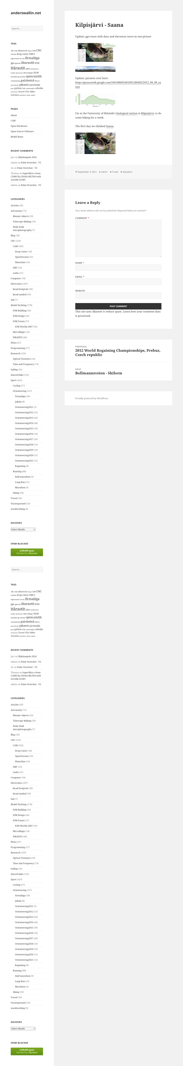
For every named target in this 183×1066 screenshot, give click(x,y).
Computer (16, 278)
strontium (14, 92)
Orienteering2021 (24, 460)
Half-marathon (22, 476)
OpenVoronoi (22, 256)
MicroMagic (28, 73)
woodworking (18, 508)
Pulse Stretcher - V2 (31, 162)
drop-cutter (23, 54)
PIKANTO (18, 337)
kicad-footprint (20, 289)
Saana (109, 126)
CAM (33, 50)
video (32, 91)
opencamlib (34, 76)
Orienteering (19, 391)
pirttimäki (35, 84)
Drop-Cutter (21, 251)
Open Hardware (19, 126)
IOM (37, 62)
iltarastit (27, 62)
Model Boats (17, 136)
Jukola (18, 401)
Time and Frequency (23, 364)
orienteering (15, 81)
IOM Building (19, 310)
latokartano (35, 69)
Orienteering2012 (24, 412)
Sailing (14, 369)
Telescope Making (22, 221)
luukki (13, 73)
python (18, 88)
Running (17, 471)
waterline (22, 95)
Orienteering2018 (24, 444)
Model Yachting (19, 305)
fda (23, 59)
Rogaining (20, 466)
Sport (13, 380)
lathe (27, 68)
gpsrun (18, 63)
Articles (15, 205)
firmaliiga (32, 58)
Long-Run (20, 482)
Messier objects (21, 216)
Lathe (16, 273)
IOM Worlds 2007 (24, 326)
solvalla (39, 88)
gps (12, 62)
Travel (21, 91)
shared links (17, 374)
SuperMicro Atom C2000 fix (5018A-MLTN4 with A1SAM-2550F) (26, 176)
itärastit (18, 68)
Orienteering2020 (24, 455)
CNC (39, 50)
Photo (37, 81)
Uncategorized (18, 503)
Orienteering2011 (24, 407)
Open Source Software (22, 131)
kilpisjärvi (127, 171)
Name (79, 262)
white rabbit (30, 95)
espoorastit (15, 58)
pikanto (24, 84)
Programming (18, 348)
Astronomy (16, 210)
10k (12, 50)
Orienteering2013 (24, 417)
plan (12, 88)
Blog (29, 51)
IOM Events (19, 321)
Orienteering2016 (24, 433)
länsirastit (19, 73)
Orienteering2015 (24, 428)
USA (27, 91)
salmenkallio (30, 88)
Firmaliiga (20, 396)
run (23, 88)
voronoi (15, 94)
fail (21, 59)
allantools (22, 50)
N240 (36, 72)
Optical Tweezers (22, 358)
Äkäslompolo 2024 (27, 157)
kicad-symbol (19, 294)
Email (79, 276)
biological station (126, 113)
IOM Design (19, 315)
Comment (82, 218)
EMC (15, 267)
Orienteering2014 (24, 423)
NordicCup (15, 76)
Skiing (16, 492)
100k (15, 51)
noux (22, 76)
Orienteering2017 (24, 439)
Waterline (20, 262)
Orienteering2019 (24, 449)
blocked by (27, 552)
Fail (12, 299)
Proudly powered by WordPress (91, 398)
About (14, 115)
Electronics (16, 283)
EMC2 (32, 54)
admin (104, 171)
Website (80, 290)
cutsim (13, 54)
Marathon (20, 487)
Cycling (16, 385)
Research (15, 353)
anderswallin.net (26, 12)
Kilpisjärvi (147, 113)
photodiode (15, 85)
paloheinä (27, 80)
